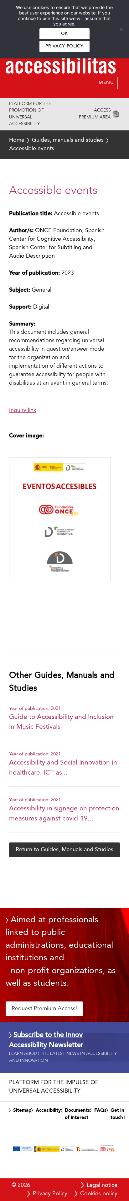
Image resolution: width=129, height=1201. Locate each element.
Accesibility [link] (48, 1110)
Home (16, 140)
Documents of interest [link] (77, 1114)
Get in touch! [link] (118, 1114)
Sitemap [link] (22, 1110)
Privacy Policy (64, 46)
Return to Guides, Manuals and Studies (64, 850)
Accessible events (56, 144)
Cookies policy (98, 1194)
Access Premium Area (95, 113)
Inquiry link (22, 410)
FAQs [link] (100, 1110)
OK (64, 33)
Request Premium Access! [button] (44, 1009)
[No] (121, 29)
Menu (106, 82)
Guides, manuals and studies (68, 140)
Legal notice (102, 1185)
